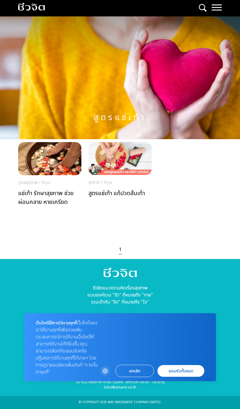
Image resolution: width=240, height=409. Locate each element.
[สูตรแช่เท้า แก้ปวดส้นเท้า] (120, 175)
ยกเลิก (134, 371)
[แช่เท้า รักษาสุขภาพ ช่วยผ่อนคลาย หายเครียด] (49, 175)
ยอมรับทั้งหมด (181, 371)
